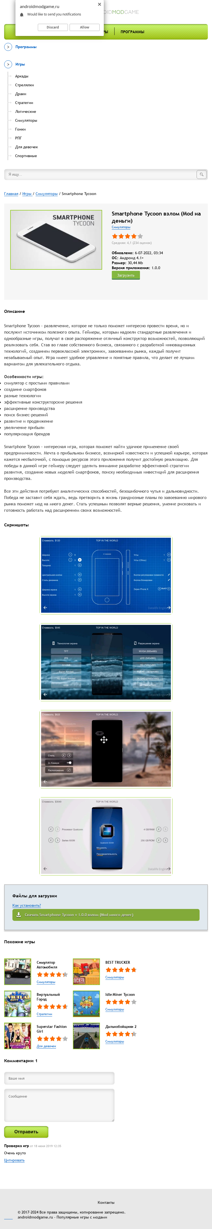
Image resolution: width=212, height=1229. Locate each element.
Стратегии (44, 1014)
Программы (132, 31)
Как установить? (26, 905)
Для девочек (46, 1046)
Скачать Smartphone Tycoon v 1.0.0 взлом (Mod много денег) (79, 914)
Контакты (106, 1202)
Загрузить (125, 275)
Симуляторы (121, 227)
